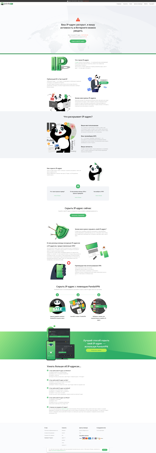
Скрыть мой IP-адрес (78, 41)
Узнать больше (57, 195)
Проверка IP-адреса (48, 437)
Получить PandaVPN (78, 215)
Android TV (64, 445)
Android (63, 440)
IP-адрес (77, 62)
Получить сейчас (96, 350)
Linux (63, 442)
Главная (119, 4)
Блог (130, 4)
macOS (63, 433)
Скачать (125, 4)
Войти (146, 4)
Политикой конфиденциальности (58, 450)
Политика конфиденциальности (51, 430)
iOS (62, 435)
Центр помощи (138, 4)
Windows (63, 430)
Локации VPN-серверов (49, 435)
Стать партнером (100, 430)
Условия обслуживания (49, 433)
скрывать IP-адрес (65, 408)
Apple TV (63, 437)
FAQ (80, 433)
